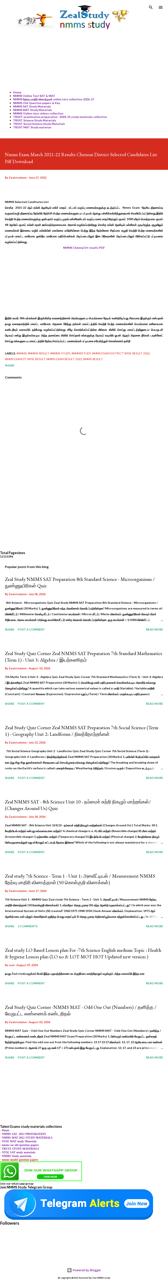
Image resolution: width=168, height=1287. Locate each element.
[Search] (150, 7)
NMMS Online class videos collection (38, 113)
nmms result (93, 359)
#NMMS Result (38, 353)
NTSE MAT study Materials (19, 1141)
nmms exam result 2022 (64, 359)
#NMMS (21, 353)
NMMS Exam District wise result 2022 (121, 353)
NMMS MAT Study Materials (32, 110)
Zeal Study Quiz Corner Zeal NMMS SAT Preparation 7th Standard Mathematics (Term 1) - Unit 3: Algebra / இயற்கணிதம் (83, 656)
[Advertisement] (84, 59)
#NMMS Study (60, 353)
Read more (154, 629)
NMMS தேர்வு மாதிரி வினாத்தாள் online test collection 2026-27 (53, 99)
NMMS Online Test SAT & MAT (34, 95)
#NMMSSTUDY (81, 353)
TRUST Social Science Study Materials (39, 123)
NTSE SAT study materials (18, 1152)
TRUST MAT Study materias (32, 127)
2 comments (27, 926)
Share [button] (9, 365)
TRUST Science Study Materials (34, 120)
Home (17, 92)
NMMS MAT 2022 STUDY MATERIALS (27, 1137)
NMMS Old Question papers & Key (36, 103)
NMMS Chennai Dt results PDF (84, 247)
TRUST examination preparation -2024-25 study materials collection (60, 117)
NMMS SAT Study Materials (32, 106)
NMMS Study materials (16, 1156)
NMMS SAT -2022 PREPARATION (24, 1134)
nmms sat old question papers (20, 1145)
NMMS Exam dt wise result (25, 359)
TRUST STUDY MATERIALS (20, 1148)
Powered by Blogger (86, 1270)
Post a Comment (31, 629)
